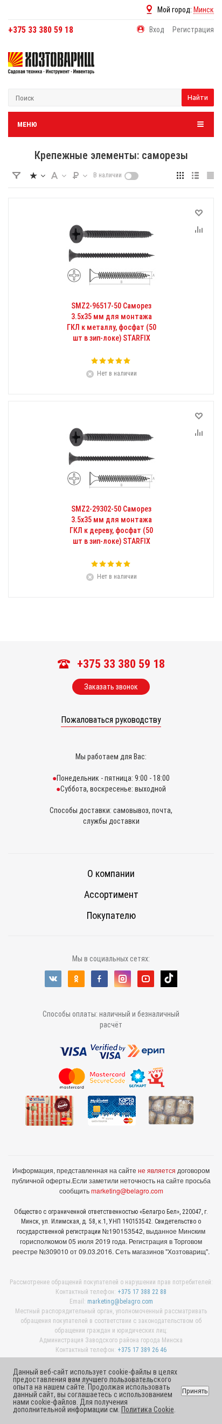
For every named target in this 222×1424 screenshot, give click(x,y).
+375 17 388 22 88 (141, 1292)
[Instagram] (122, 978)
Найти (198, 97)
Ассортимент (111, 894)
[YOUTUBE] (145, 978)
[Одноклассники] (76, 978)
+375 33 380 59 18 (40, 30)
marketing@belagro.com (127, 1190)
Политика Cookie (147, 1409)
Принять (195, 1391)
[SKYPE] (169, 978)
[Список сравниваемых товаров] (195, 71)
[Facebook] (99, 978)
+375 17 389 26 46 (141, 1350)
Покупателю (111, 915)
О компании (111, 873)
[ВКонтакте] (53, 978)
